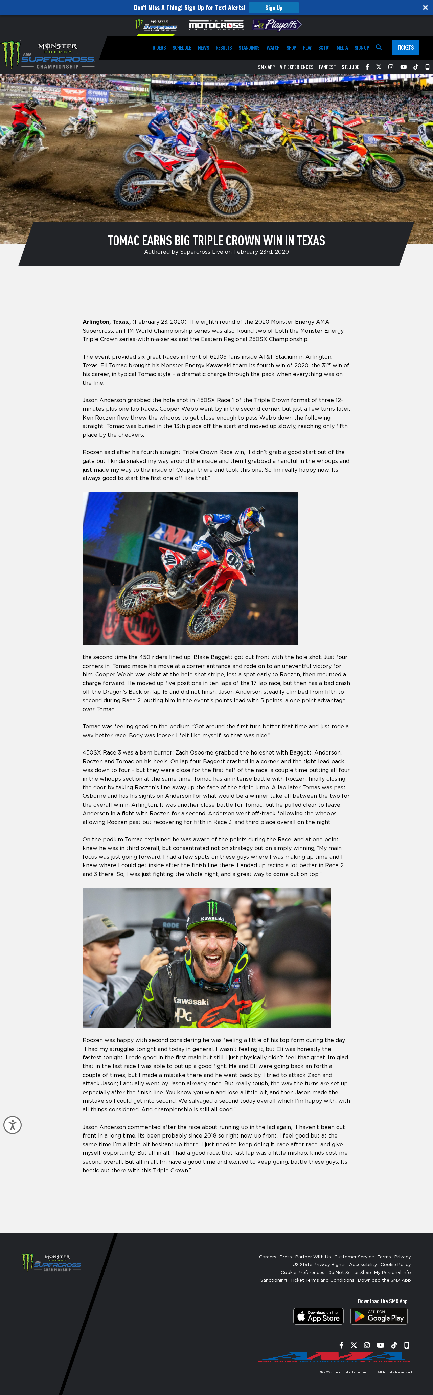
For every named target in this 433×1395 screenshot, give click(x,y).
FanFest (327, 67)
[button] (216, 7)
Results (224, 47)
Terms (384, 1257)
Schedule (182, 47)
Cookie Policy (396, 1265)
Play (307, 47)
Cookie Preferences (302, 1272)
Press (286, 1257)
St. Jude (350, 67)
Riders (159, 47)
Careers (267, 1257)
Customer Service (354, 1257)
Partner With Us (313, 1257)
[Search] (379, 48)
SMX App (266, 67)
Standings (248, 47)
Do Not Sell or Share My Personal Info (369, 1272)
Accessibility (363, 1265)
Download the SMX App (384, 1280)
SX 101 (324, 47)
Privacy (402, 1257)
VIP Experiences (297, 67)
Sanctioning (273, 1280)
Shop (291, 47)
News (203, 47)
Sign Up (273, 8)
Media (342, 47)
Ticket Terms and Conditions (322, 1280)
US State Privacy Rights (319, 1265)
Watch (273, 47)
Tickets (405, 47)
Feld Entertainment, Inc (354, 1372)
